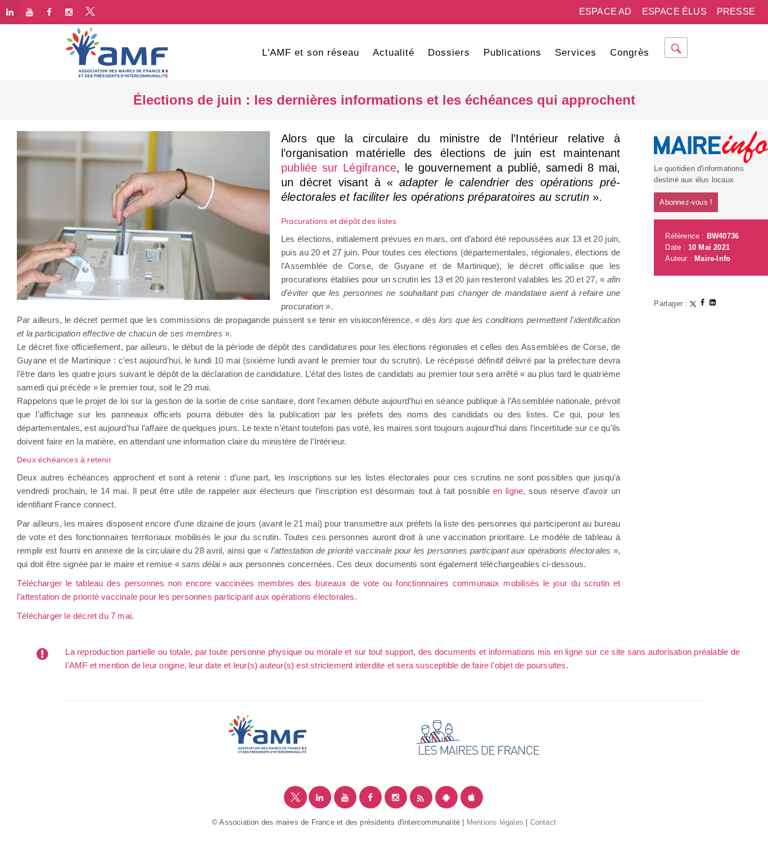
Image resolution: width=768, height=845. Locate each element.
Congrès (629, 52)
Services (576, 52)
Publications (512, 52)
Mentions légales (495, 822)
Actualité (393, 52)
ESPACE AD (605, 11)
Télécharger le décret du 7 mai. (76, 616)
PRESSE (736, 11)
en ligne (508, 491)
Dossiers (449, 52)
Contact (543, 822)
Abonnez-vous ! (685, 202)
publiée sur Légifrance (338, 167)
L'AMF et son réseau (310, 52)
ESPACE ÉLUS (674, 11)
